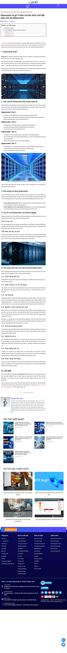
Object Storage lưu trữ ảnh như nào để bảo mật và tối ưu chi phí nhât (54, 438)
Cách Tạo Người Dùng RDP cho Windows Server (49, 519)
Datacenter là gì (5, 43)
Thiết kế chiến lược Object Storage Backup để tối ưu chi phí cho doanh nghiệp (23, 453)
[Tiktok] (56, 592)
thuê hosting (4, 386)
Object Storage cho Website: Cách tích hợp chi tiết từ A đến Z (55, 423)
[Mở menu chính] (27, 6)
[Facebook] (42, 592)
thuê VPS (12, 386)
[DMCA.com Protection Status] (53, 588)
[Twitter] (46, 592)
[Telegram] (53, 592)
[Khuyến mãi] (58, 6)
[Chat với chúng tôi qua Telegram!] (63, 646)
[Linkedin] (60, 592)
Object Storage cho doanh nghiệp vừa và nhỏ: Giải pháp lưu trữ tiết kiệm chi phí (23, 424)
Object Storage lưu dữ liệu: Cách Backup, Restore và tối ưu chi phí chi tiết (24, 438)
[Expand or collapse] (44, 25)
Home (2, 11)
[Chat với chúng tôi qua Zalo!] (63, 641)
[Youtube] (49, 592)
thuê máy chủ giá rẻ (40, 385)
